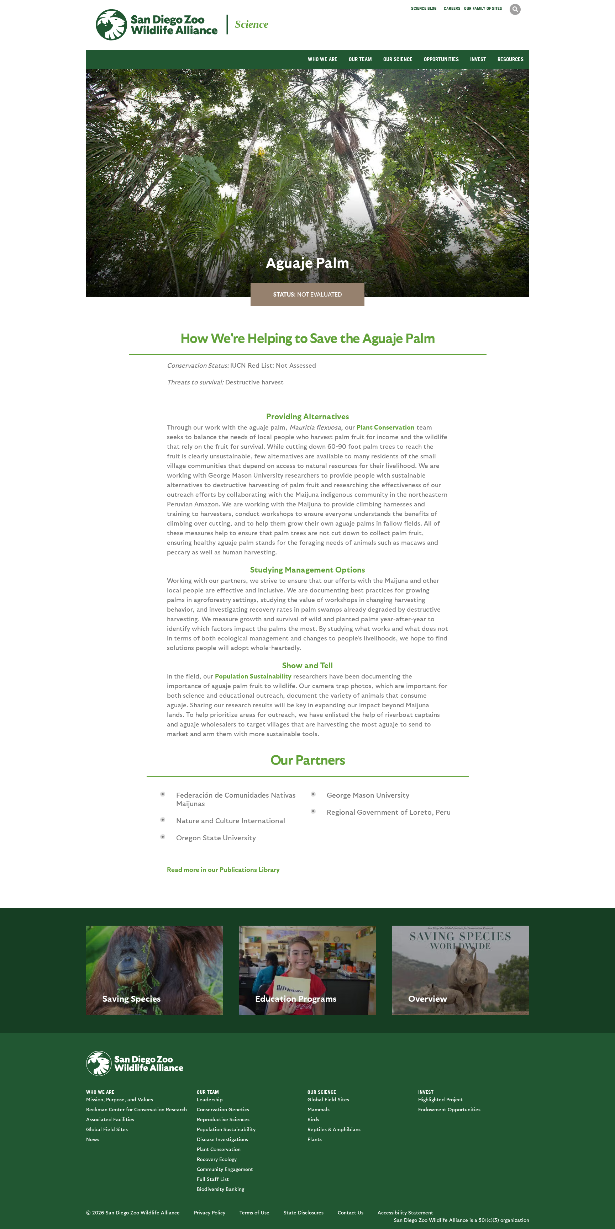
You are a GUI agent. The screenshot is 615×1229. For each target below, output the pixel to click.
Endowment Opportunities (449, 1109)
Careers (452, 8)
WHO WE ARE (322, 59)
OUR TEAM (360, 59)
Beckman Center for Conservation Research (136, 1109)
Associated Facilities (110, 1119)
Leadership (210, 1099)
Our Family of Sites (483, 8)
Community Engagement (225, 1169)
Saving (115, 998)
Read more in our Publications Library (223, 869)
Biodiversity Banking (220, 1189)
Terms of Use (254, 1212)
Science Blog (424, 8)
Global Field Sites (107, 1129)
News (92, 1139)
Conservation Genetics (223, 1109)
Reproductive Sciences (223, 1119)
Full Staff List (213, 1179)
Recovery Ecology (217, 1159)
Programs (317, 998)
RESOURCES (511, 59)
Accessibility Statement (405, 1212)
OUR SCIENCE (397, 59)
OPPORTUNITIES (441, 59)
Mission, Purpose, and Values (119, 1099)
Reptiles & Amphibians (334, 1129)
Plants (315, 1139)
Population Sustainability (253, 676)
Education (275, 998)
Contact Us (350, 1212)
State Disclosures (304, 1212)
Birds (313, 1119)
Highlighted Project (440, 1099)
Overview (427, 998)
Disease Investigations (222, 1139)
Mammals (319, 1109)
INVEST (478, 59)
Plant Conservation (386, 427)
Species (146, 998)
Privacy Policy (209, 1212)
